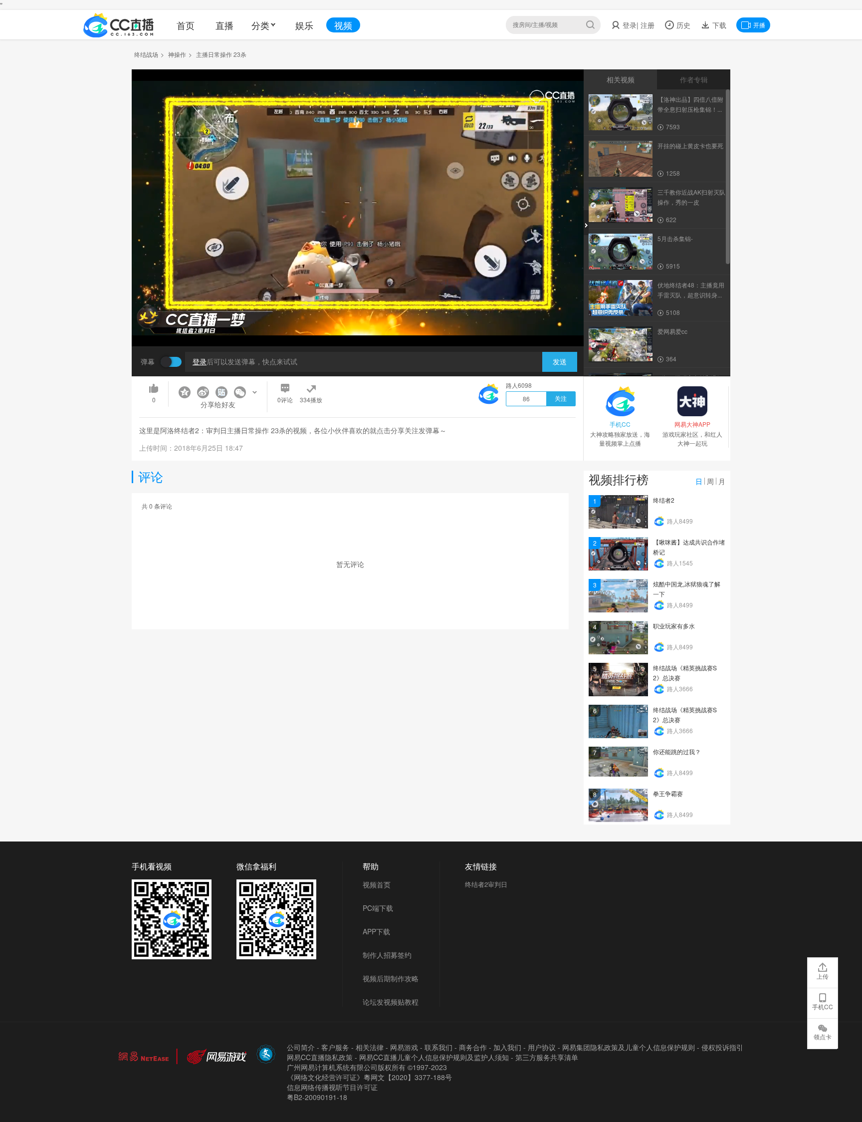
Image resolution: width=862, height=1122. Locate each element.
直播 (224, 24)
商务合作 (473, 1047)
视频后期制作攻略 (391, 978)
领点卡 (823, 1036)
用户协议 (542, 1047)
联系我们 (438, 1047)
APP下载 (376, 931)
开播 (759, 24)
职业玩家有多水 (674, 625)
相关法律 (370, 1047)
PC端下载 (378, 907)
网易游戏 (404, 1047)
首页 (186, 24)
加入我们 (507, 1047)
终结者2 (663, 500)
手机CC (822, 1006)
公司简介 (301, 1047)
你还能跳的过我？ (677, 751)
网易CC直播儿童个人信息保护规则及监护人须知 (434, 1057)
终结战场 (146, 54)
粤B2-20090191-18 (317, 1097)
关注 (561, 398)
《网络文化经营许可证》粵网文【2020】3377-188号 (369, 1077)
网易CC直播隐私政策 (320, 1057)
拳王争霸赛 (668, 793)
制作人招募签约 (387, 954)
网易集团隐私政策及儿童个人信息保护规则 (628, 1047)
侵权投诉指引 (722, 1047)
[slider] (358, 323)
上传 (823, 976)
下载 (718, 25)
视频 (343, 24)
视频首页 (377, 884)
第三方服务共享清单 (546, 1057)
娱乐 (304, 24)
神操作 (177, 54)
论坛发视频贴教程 (391, 1001)
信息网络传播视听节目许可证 (332, 1087)
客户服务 (335, 1047)
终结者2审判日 (486, 884)
